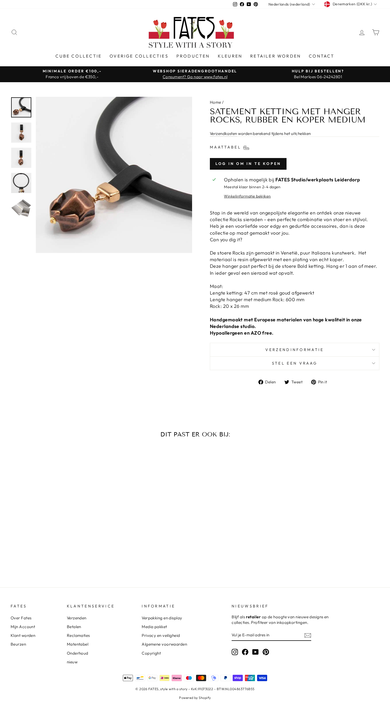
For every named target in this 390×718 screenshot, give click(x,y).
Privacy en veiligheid (161, 635)
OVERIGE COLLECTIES (139, 56)
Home (215, 102)
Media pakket (154, 626)
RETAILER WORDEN (275, 56)
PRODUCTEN (193, 56)
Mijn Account (23, 626)
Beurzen (18, 644)
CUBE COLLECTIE (78, 56)
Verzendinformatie (294, 349)
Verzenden (76, 617)
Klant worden (23, 635)
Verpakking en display (162, 617)
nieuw (72, 661)
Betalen (74, 626)
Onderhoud (77, 653)
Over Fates (21, 617)
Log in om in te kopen (248, 163)
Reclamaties (78, 635)
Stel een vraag (294, 363)
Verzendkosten (223, 133)
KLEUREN (230, 56)
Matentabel (78, 644)
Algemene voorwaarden (164, 644)
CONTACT (321, 56)
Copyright (151, 653)
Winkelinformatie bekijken (247, 196)
